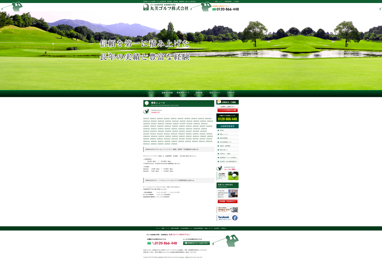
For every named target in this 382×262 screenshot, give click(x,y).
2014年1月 (174, 128)
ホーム (158, 228)
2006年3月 (188, 141)
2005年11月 (146, 143)
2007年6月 (189, 138)
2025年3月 (160, 118)
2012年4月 (175, 131)
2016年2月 (153, 126)
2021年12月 (175, 121)
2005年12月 (209, 141)
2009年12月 (146, 136)
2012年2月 (182, 131)
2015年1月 (209, 126)
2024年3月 (187, 118)
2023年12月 (208, 118)
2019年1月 (154, 123)
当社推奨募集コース (225, 142)
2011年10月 (203, 131)
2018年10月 (168, 123)
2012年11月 (161, 131)
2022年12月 (161, 121)
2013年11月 (189, 128)
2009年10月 (154, 136)
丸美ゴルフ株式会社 (158, 257)
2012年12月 (153, 131)
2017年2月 (189, 123)
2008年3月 (146, 138)
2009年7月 (161, 136)
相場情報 (199, 94)
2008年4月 (210, 136)
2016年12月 (196, 123)
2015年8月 (175, 126)
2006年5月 (174, 141)
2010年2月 (209, 133)
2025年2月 (167, 118)
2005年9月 (154, 143)
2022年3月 (168, 121)
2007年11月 (174, 138)
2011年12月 (196, 131)
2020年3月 (196, 121)
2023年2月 (154, 121)
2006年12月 (146, 141)
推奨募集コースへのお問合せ (228, 157)
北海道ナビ (187, 257)
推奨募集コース (183, 94)
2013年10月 (196, 128)
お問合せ (231, 94)
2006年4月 (181, 141)
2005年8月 (161, 143)
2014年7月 (154, 128)
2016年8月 (146, 126)
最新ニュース (218, 1)
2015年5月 (182, 126)
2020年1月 (210, 121)
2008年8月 (203, 136)
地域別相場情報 (198, 228)
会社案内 (236, 1)
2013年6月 (204, 128)
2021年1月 (189, 121)
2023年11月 (146, 121)
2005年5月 (174, 143)
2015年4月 (189, 126)
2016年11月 (204, 123)
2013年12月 (181, 128)
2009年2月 (182, 136)
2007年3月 (196, 138)
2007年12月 (167, 138)
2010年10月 (181, 133)
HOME (151, 94)
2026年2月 (146, 118)
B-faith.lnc (182, 257)
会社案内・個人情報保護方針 (228, 161)
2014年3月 (167, 128)
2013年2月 (146, 131)
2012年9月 (168, 131)
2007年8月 (182, 138)
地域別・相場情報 (225, 146)
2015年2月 (202, 126)
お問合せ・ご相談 (225, 153)
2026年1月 (153, 118)
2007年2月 (202, 138)
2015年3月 (196, 126)
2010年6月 (189, 133)
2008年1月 (160, 138)
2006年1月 (202, 141)
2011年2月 (160, 133)
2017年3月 (183, 123)
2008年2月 (153, 138)
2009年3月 (175, 136)
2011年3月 (153, 133)
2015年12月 (160, 126)
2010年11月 (174, 133)
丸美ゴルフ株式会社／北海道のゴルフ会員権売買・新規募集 (227, 185)
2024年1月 (201, 118)
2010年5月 (196, 133)
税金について (215, 94)
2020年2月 (203, 121)
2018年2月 (176, 123)
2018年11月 (161, 123)
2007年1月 (209, 138)
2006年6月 (167, 141)
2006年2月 (195, 141)
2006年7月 (161, 141)
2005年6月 (167, 143)
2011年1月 (167, 133)
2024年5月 (180, 118)
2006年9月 (154, 141)
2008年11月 (196, 136)
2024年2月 (194, 118)
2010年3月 (202, 133)
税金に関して (224, 150)
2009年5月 (168, 136)
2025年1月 (174, 118)
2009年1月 (189, 136)
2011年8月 (146, 133)
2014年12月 (146, 128)
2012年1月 (189, 131)
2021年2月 (183, 121)
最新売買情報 (228, 1)
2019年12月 (146, 123)
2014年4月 (161, 128)
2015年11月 (168, 126)
